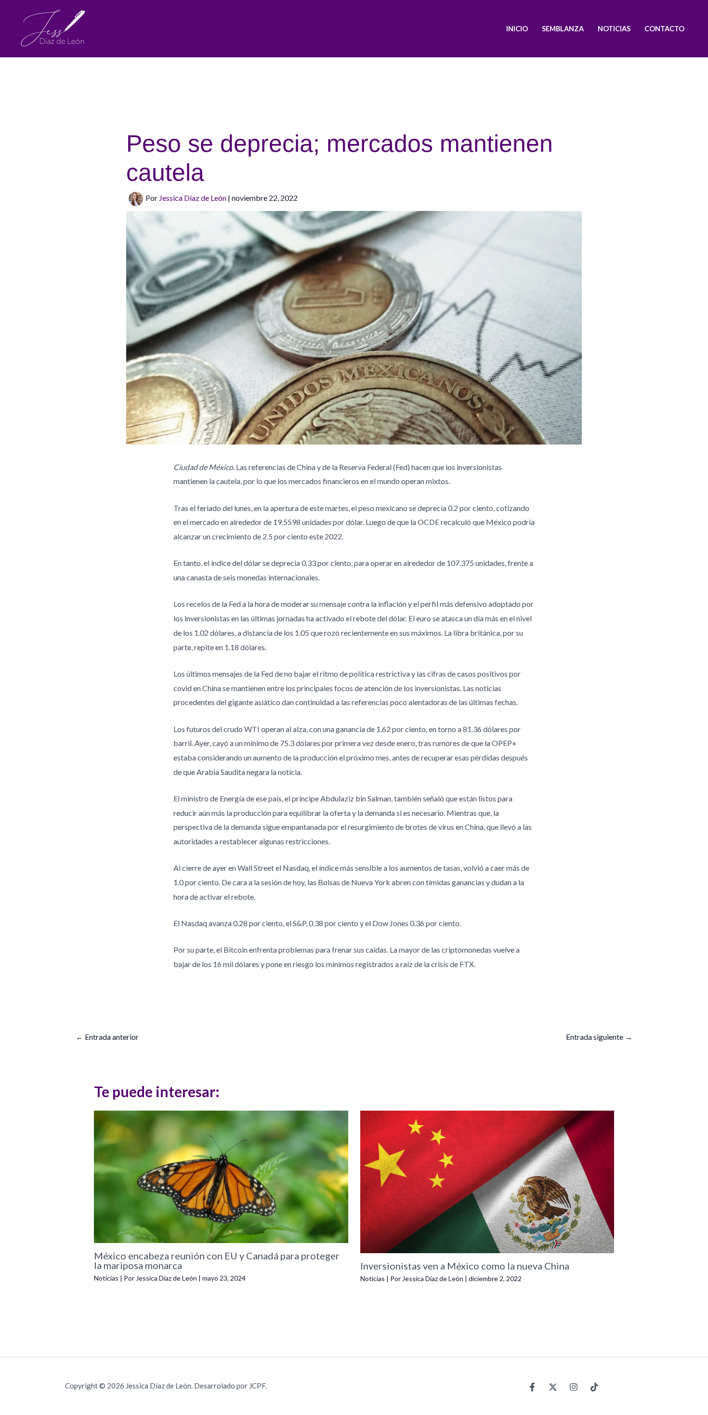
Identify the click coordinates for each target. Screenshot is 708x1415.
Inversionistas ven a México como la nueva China (464, 1265)
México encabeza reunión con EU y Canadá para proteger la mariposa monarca (217, 1260)
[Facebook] (532, 1387)
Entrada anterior (107, 1036)
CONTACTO (664, 29)
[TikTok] (594, 1387)
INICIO (517, 29)
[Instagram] (573, 1387)
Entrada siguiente (599, 1036)
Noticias (106, 1278)
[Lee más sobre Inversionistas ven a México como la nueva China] (487, 1180)
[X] (553, 1387)
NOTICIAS (614, 29)
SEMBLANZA (563, 29)
